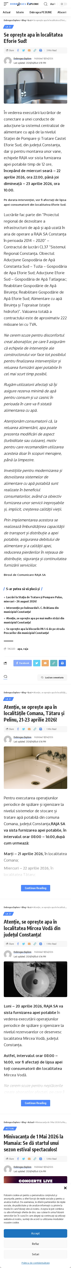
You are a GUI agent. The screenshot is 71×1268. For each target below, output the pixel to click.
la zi (8, 27)
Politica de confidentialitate (36, 1263)
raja (25, 648)
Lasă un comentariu (54, 677)
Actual (10, 1128)
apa (19, 648)
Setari (35, 1254)
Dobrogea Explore (22, 58)
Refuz (35, 1243)
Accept (35, 1233)
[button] (65, 1188)
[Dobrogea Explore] (24, 4)
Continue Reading (35, 888)
